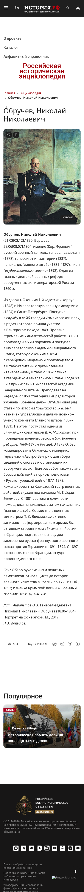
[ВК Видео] (39, 848)
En (17, 7)
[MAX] (16, 848)
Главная (9, 93)
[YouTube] (54, 848)
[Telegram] (23, 848)
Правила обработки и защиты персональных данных (22, 866)
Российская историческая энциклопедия (42, 71)
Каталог (10, 47)
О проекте (12, 38)
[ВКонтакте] (31, 848)
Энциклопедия (31, 93)
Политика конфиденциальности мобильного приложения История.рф (24, 876)
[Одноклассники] (62, 848)
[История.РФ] (42, 8)
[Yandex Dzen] (70, 848)
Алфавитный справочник (26, 56)
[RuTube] (47, 848)
